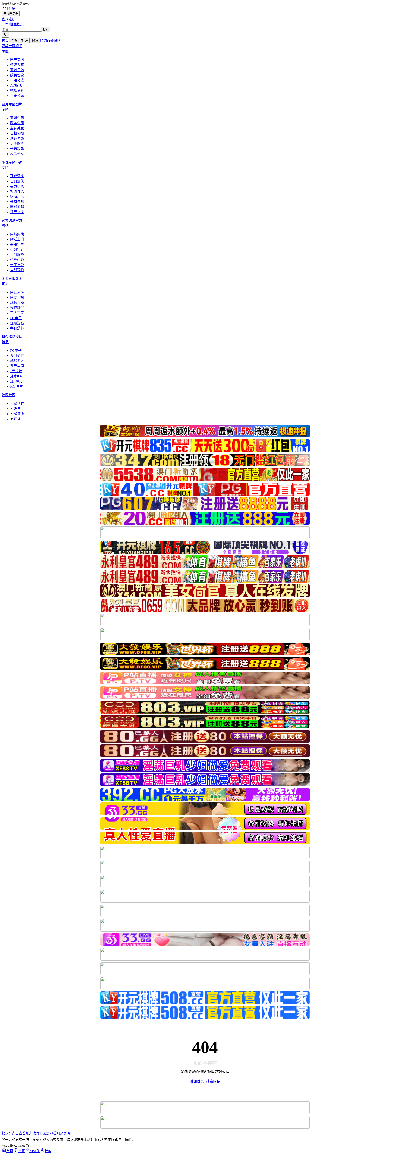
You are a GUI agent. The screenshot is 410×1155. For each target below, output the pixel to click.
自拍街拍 (17, 133)
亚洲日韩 (17, 70)
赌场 (57, 40)
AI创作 (18, 403)
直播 (50, 40)
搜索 (45, 29)
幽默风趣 (17, 207)
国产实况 (17, 60)
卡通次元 (17, 148)
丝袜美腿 (17, 128)
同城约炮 (17, 234)
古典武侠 (17, 181)
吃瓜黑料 (17, 90)
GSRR (21, 1145)
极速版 (18, 414)
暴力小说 (17, 186)
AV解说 (16, 85)
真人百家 (17, 313)
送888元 (16, 381)
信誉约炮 (17, 260)
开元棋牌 (17, 366)
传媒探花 (17, 65)
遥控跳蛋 (17, 308)
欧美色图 (17, 123)
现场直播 (17, 302)
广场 (17, 419)
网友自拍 (17, 297)
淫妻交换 (17, 212)
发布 (17, 408)
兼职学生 (17, 244)
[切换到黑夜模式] (5, 35)
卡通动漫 (17, 80)
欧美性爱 (17, 75)
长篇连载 (17, 202)
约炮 (43, 40)
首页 (5, 40)
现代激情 (17, 176)
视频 (13, 40)
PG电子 (16, 318)
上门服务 (17, 255)
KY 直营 (16, 386)
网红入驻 (17, 292)
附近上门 (17, 239)
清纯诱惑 (17, 138)
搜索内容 (213, 1081)
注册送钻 (17, 323)
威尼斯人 (17, 361)
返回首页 (197, 1081)
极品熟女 (17, 154)
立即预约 (17, 270)
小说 (34, 40)
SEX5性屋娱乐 (13, 24)
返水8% (16, 376)
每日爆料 (17, 328)
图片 (24, 40)
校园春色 (17, 191)
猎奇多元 (17, 95)
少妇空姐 (17, 249)
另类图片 (17, 143)
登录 (5, 19)
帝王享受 (17, 265)
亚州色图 (17, 118)
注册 (12, 19)
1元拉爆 (16, 371)
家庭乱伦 (17, 196)
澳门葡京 (17, 355)
